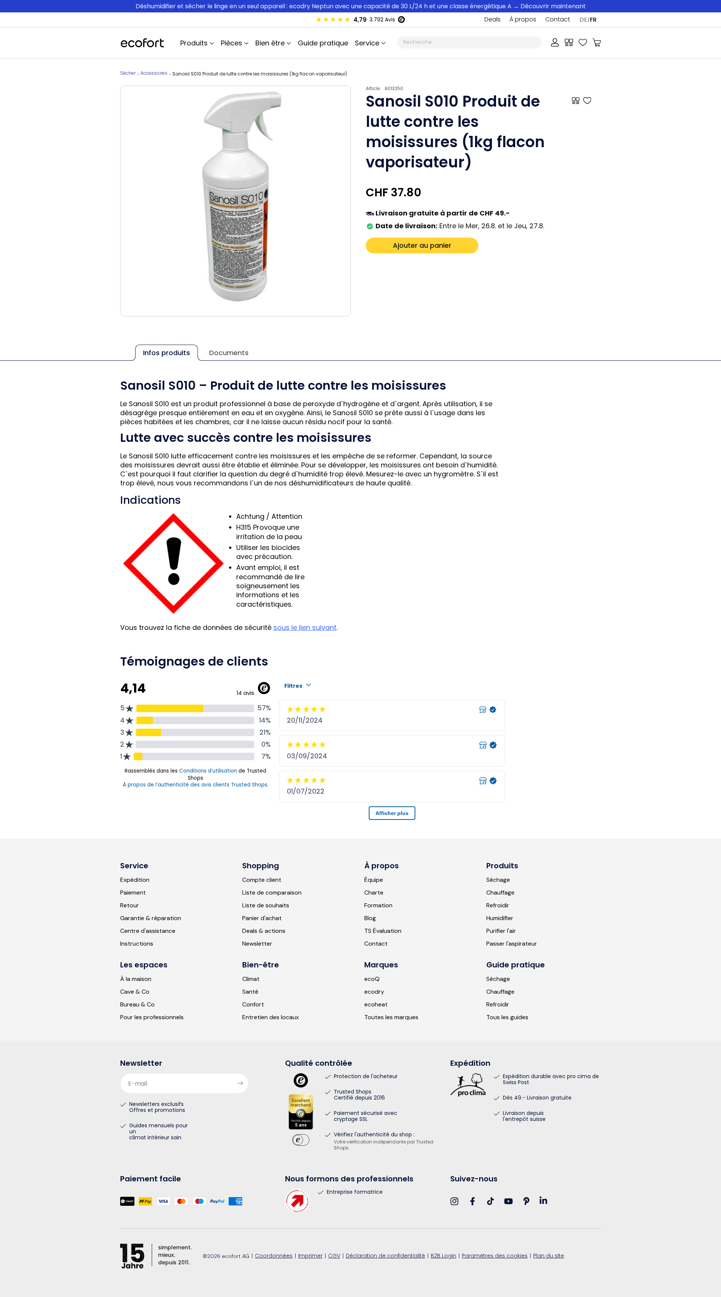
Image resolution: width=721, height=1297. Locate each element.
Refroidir (497, 905)
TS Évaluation (382, 931)
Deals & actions (263, 931)
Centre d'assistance (147, 931)
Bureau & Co (137, 1005)
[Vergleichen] (569, 42)
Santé (250, 992)
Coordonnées (274, 1256)
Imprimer (310, 1256)
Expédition (134, 880)
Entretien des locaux (270, 1017)
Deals (492, 20)
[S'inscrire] (240, 1083)
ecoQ (372, 979)
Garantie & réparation (150, 918)
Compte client (261, 880)
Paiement (133, 893)
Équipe (373, 880)
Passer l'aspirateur (511, 944)
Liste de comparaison (272, 893)
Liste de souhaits (265, 905)
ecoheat (376, 1005)
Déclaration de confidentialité (385, 1256)
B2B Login (443, 1256)
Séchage (498, 880)
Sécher (128, 73)
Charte (373, 893)
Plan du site (548, 1256)
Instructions (136, 944)
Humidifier (499, 918)
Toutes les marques (391, 1017)
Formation (378, 905)
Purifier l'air (501, 931)
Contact (557, 20)
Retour (129, 905)
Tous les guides (507, 1017)
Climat (250, 979)
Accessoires (153, 73)
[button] (369, 42)
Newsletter (257, 944)
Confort (253, 1005)
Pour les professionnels (152, 1017)
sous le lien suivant (304, 627)
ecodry (374, 992)
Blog (370, 918)
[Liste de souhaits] (583, 42)
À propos (523, 20)
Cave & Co (134, 992)
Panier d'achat (262, 918)
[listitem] (236, 201)
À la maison (135, 979)
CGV (334, 1256)
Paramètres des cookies (495, 1256)
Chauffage (500, 893)
